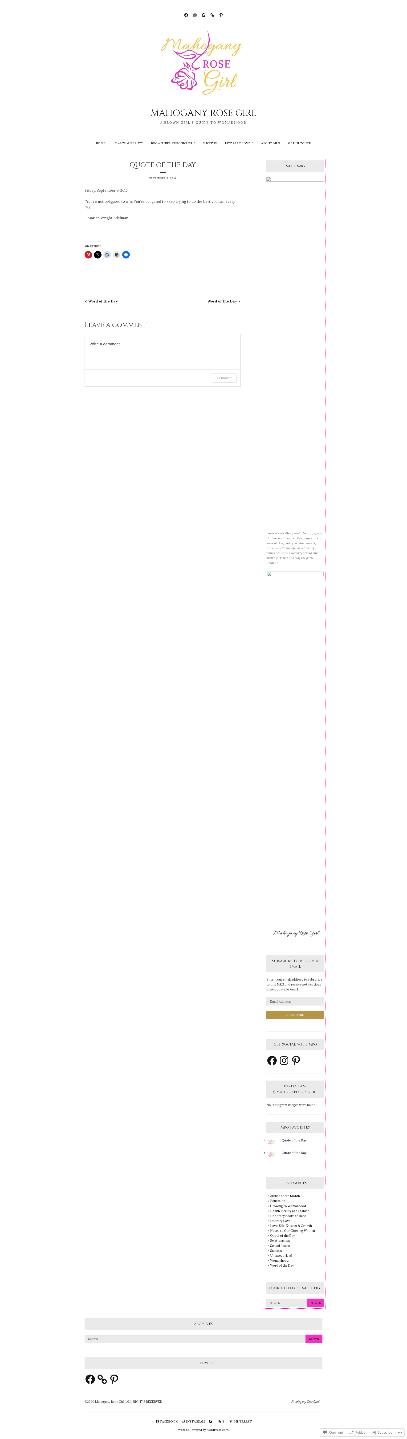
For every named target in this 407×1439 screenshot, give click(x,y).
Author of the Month (285, 1196)
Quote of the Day (294, 1140)
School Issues (280, 1246)
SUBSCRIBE (295, 1015)
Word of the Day (103, 301)
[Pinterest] (221, 14)
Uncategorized (281, 1256)
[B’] (212, 14)
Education (277, 1201)
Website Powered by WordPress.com (203, 1429)
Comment (224, 378)
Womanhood (279, 1261)
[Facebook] (186, 14)
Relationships (280, 1241)
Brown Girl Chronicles (171, 143)
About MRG (270, 143)
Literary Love (238, 143)
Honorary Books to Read (288, 1216)
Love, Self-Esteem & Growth (291, 1226)
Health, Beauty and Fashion (289, 1211)
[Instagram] (195, 14)
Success (210, 143)
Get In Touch (299, 143)
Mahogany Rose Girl (203, 113)
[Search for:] (295, 1303)
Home (101, 143)
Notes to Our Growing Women (292, 1231)
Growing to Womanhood (288, 1206)
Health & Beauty (128, 143)
